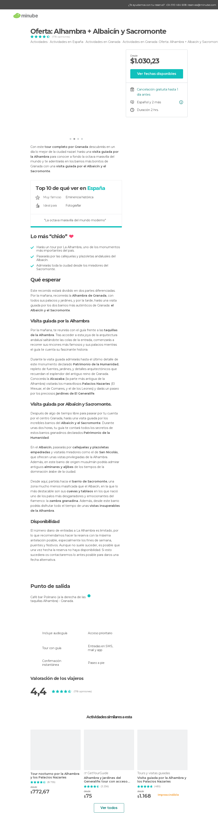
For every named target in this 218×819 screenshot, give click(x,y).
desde (33, 786)
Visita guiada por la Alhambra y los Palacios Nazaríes (161, 779)
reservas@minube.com (202, 4)
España (96, 188)
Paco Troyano (49, 129)
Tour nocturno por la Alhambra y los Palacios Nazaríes (54, 775)
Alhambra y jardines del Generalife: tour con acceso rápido (106, 779)
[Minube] (25, 15)
